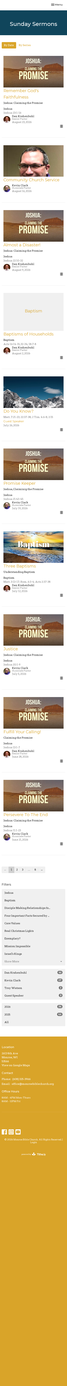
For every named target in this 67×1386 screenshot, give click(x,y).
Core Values (12, 923)
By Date (9, 45)
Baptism (9, 900)
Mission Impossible (17, 946)
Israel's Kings (13, 953)
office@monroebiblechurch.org (33, 1084)
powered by (31, 1157)
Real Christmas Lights (19, 931)
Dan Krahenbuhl (32, 972)
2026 (32, 1006)
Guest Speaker (32, 995)
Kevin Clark (32, 980)
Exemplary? (12, 938)
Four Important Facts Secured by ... (26, 915)
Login (33, 1142)
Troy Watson (32, 988)
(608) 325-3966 (21, 1079)
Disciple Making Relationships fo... (27, 908)
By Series (25, 45)
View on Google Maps (16, 1065)
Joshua (8, 892)
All (6, 1022)
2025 (32, 1014)
